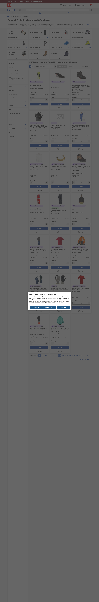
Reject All (63, 307)
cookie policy (60, 302)
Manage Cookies (49, 307)
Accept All (36, 307)
